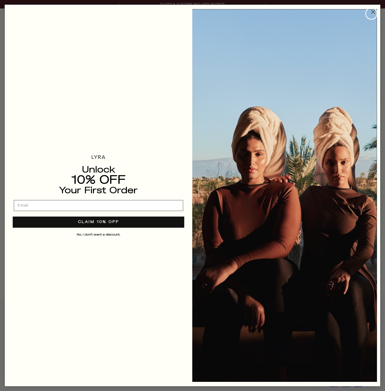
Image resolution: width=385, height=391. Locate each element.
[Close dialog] (371, 13)
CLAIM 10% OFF (98, 222)
